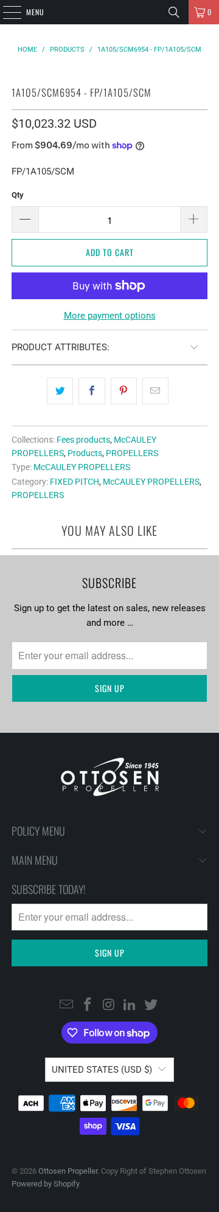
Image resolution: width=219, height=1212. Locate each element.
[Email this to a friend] (155, 391)
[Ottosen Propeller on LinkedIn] (130, 1005)
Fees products (83, 440)
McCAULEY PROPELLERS (81, 467)
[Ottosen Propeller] (109, 12)
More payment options (110, 315)
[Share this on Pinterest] (124, 391)
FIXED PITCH (74, 482)
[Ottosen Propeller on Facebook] (87, 1005)
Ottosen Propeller (67, 1171)
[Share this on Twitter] (60, 391)
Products (85, 453)
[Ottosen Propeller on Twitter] (151, 1005)
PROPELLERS (132, 453)
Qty (18, 194)
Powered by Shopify (46, 1183)
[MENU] (5, 12)
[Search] (174, 12)
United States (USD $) (102, 1069)
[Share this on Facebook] (91, 391)
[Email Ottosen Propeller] (67, 1005)
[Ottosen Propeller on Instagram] (109, 1005)
